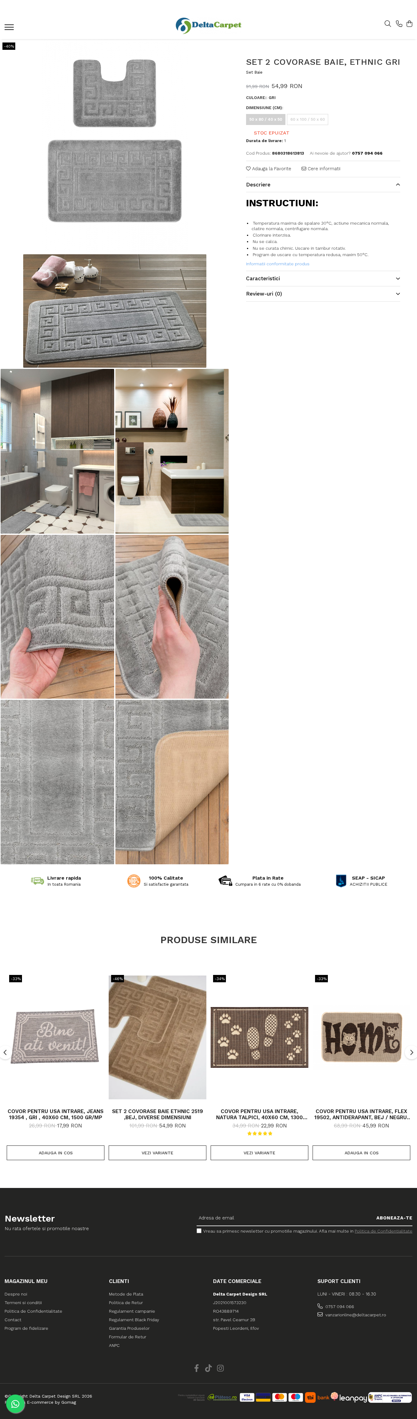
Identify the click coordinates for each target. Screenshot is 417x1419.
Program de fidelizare (26, 1328)
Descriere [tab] (258, 185)
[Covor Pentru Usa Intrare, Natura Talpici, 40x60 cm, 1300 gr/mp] (259, 1038)
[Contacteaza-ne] (399, 24)
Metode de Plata (126, 1294)
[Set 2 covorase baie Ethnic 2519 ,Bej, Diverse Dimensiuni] (157, 1038)
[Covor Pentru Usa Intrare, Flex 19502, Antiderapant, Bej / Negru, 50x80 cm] (361, 1038)
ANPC (114, 1345)
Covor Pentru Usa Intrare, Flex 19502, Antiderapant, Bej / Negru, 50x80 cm (361, 1114)
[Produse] (10, 29)
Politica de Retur (126, 1302)
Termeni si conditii (23, 1302)
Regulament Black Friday (134, 1319)
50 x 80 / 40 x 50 (265, 119)
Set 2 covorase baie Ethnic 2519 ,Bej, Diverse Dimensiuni (157, 1114)
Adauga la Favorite (271, 168)
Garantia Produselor (129, 1328)
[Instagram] (220, 1368)
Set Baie (254, 72)
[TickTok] (208, 1368)
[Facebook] (196, 1368)
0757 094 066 (339, 1306)
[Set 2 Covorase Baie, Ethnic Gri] (114, 146)
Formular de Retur (127, 1336)
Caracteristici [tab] (263, 278)
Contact (13, 1319)
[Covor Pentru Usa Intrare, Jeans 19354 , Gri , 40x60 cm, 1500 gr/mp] (55, 1038)
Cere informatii (323, 168)
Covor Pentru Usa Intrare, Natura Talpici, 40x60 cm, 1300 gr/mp (259, 1114)
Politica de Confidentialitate (383, 1231)
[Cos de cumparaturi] (409, 24)
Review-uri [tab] (264, 294)
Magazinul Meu (26, 1281)
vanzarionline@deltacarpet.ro (355, 1314)
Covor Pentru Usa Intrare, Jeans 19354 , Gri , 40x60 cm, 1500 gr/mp (55, 1114)
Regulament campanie (132, 1311)
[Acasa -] (208, 25)
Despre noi (16, 1294)
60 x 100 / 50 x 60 (307, 119)
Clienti (119, 1281)
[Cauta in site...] (388, 24)
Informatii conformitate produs (278, 263)
